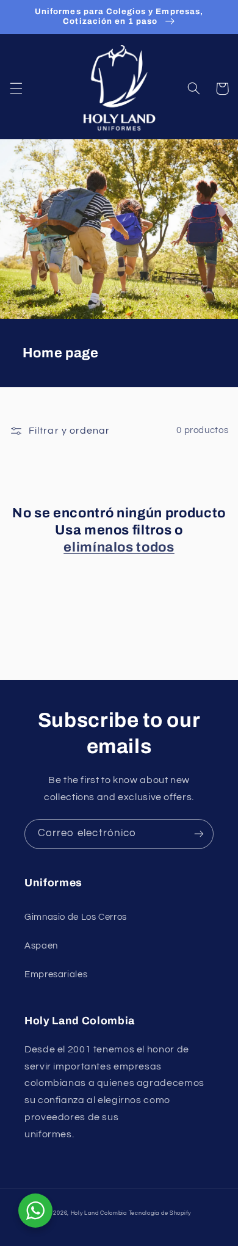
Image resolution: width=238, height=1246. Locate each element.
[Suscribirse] (199, 834)
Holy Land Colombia (99, 1213)
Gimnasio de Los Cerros (75, 917)
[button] (16, 89)
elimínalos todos (119, 547)
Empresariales (55, 974)
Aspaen (41, 945)
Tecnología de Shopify (160, 1213)
